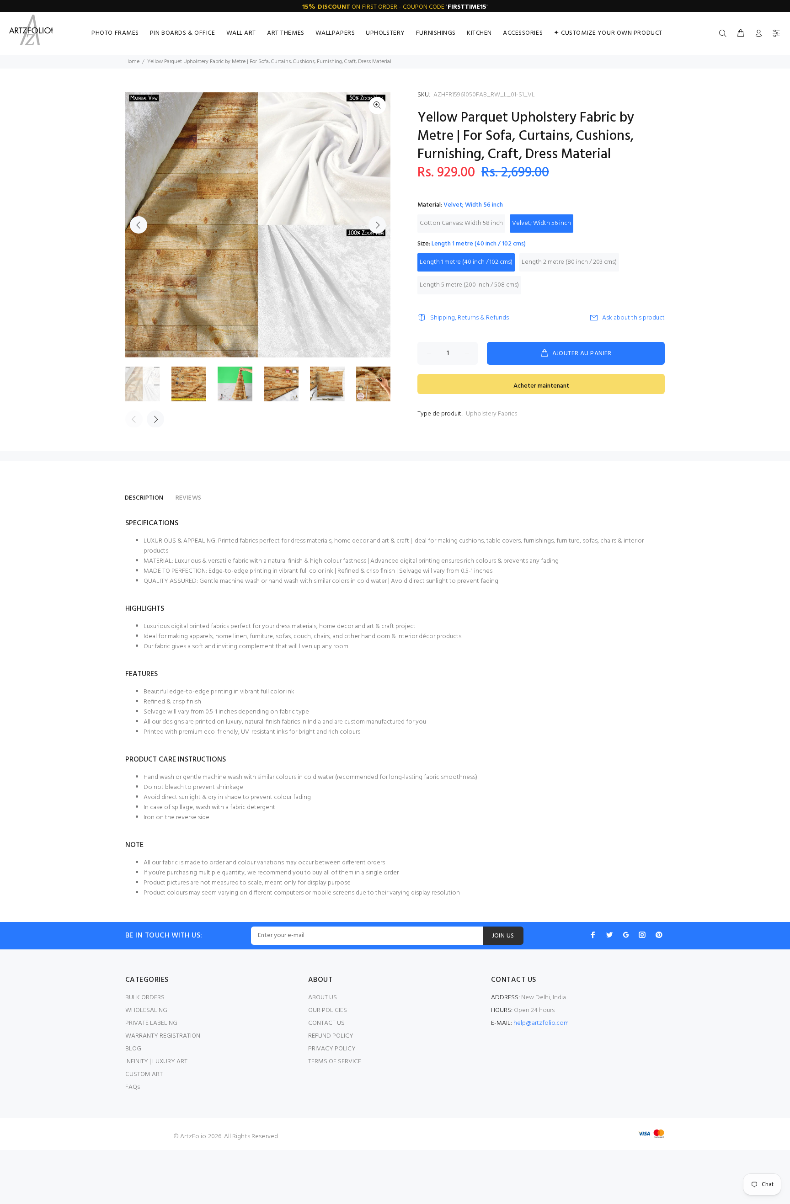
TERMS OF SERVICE (334, 1061)
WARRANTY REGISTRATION (162, 1036)
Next (377, 225)
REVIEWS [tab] (189, 498)
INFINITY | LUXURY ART (156, 1061)
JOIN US (503, 936)
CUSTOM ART (144, 1074)
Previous (138, 225)
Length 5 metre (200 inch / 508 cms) (469, 285)
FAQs (132, 1087)
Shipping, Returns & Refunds (469, 318)
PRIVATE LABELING (151, 1023)
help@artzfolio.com (541, 1023)
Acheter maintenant (541, 386)
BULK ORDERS (145, 997)
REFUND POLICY (330, 1036)
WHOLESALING (146, 1010)
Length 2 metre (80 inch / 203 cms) (569, 262)
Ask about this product (633, 318)
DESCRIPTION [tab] (144, 498)
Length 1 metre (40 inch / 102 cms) (466, 262)
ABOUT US (322, 997)
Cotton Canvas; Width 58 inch (461, 223)
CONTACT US (326, 1023)
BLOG (133, 1049)
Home (132, 61)
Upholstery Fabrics (491, 414)
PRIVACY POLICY (332, 1049)
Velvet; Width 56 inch (541, 223)
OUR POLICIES (327, 1010)
